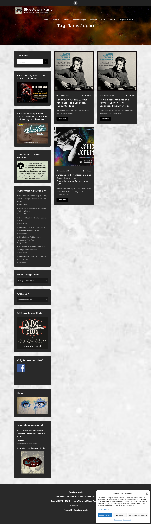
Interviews (93, 20)
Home (46, 20)
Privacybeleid (127, 520)
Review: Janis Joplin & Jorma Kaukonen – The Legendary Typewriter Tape (71, 103)
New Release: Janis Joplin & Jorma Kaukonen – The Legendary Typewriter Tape (115, 103)
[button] (147, 493)
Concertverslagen (79, 20)
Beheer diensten (104, 509)
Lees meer (62, 119)
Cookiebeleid (118, 520)
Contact (112, 20)
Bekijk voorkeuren (138, 515)
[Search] (45, 61)
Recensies (55, 20)
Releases (66, 20)
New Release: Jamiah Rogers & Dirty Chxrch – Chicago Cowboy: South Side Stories (32, 199)
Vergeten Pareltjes (126, 20)
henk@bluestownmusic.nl (27, 443)
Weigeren (119, 515)
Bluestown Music (38, 9)
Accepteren (104, 515)
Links (103, 20)
